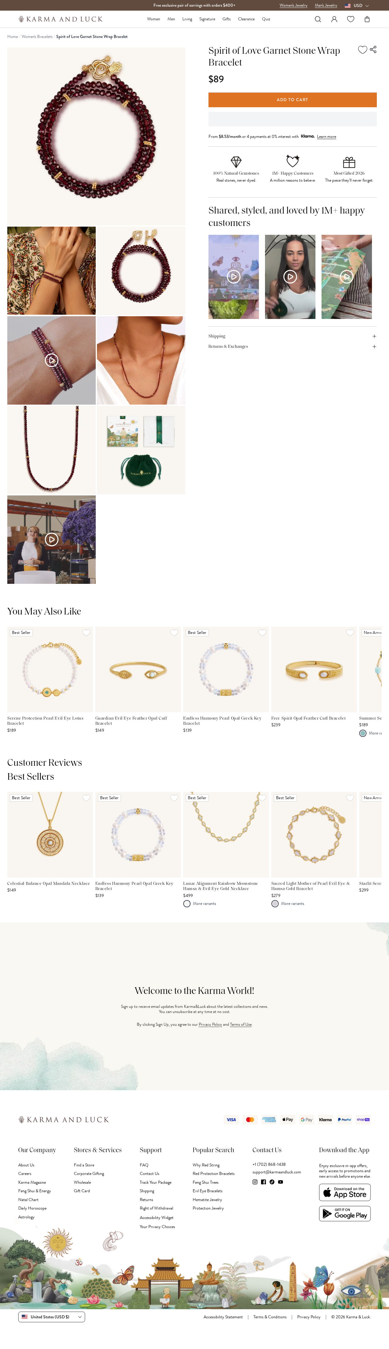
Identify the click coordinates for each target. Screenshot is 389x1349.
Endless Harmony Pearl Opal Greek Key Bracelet (222, 721)
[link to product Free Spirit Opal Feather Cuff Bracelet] (314, 669)
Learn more (326, 136)
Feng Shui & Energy (34, 1191)
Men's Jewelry (326, 5)
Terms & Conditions (270, 1317)
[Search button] (318, 19)
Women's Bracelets (37, 36)
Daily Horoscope (32, 1208)
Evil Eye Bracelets (207, 1191)
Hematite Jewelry (207, 1200)
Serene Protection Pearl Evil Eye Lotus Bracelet (45, 721)
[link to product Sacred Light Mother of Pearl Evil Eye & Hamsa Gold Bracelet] (314, 835)
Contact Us (149, 1173)
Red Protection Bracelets (214, 1173)
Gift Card (82, 1191)
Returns (146, 1200)
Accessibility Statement (223, 1317)
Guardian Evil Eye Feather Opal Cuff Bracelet (131, 721)
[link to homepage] (60, 19)
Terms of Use (241, 1024)
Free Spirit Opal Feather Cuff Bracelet (308, 718)
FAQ (144, 1165)
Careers (24, 1173)
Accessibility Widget (157, 1217)
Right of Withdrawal (156, 1208)
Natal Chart (28, 1200)
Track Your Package (155, 1182)
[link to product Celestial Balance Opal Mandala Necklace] (50, 835)
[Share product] (373, 49)
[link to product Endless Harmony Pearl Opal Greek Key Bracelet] (226, 669)
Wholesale (82, 1182)
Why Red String (206, 1165)
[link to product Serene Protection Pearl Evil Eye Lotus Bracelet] (50, 669)
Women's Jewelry (294, 5)
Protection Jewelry (208, 1208)
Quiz (266, 19)
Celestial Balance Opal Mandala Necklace (48, 884)
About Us (26, 1165)
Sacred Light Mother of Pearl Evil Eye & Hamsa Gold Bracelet (310, 887)
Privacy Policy (210, 1024)
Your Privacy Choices (157, 1227)
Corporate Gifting (89, 1173)
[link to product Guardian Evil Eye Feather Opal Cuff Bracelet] (138, 669)
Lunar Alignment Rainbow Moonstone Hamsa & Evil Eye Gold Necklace (220, 887)
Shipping (147, 1191)
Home (12, 36)
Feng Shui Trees (206, 1182)
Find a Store (84, 1165)
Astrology (26, 1217)
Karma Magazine (32, 1182)
